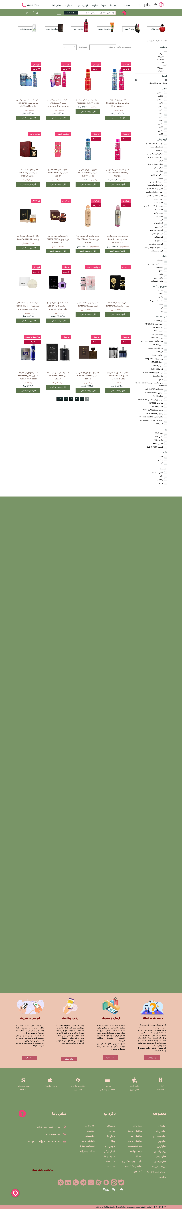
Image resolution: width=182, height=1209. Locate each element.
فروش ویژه (110, 1146)
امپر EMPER (158, 320)
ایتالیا (161, 304)
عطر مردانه (160, 59)
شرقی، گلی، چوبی (157, 174)
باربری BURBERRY (156, 338)
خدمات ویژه (89, 1126)
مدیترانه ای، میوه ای (156, 181)
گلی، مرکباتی (158, 237)
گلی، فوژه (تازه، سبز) (156, 230)
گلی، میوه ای (159, 240)
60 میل (160, 113)
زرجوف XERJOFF (157, 362)
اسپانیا (160, 290)
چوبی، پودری (158, 212)
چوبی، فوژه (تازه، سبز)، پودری (153, 206)
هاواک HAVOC (158, 440)
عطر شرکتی (160, 1156)
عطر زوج (161, 62)
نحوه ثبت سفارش (99, 5)
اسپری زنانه (160, 67)
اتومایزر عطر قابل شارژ (159, 1172)
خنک (161, 456)
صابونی (160, 178)
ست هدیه (110, 1162)
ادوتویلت (160, 260)
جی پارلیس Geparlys (155, 348)
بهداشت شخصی (135, 1146)
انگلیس (160, 297)
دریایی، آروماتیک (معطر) (155, 154)
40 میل (160, 103)
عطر (165, 51)
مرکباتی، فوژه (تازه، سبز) (155, 185)
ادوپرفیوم (159, 267)
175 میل (160, 96)
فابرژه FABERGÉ (157, 369)
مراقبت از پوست (135, 1131)
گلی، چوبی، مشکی (157, 251)
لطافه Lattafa (158, 376)
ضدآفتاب (138, 1156)
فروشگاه (111, 1126)
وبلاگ (112, 1141)
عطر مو (162, 1177)
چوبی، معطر (159, 209)
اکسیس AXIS (158, 331)
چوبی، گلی (159, 216)
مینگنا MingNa (158, 396)
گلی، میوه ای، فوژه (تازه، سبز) (153, 247)
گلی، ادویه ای (158, 223)
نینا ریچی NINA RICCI (155, 403)
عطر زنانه (161, 56)
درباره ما (68, 5)
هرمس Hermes (157, 406)
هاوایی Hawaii (158, 443)
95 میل (160, 134)
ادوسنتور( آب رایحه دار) (155, 263)
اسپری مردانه (160, 70)
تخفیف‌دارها (109, 1167)
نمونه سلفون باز (159, 1167)
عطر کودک (160, 53)
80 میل (160, 123)
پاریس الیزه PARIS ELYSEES (153, 410)
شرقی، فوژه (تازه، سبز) (155, 164)
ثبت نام (29, 12)
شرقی (161, 160)
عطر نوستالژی (159, 1136)
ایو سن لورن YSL (157, 334)
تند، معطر (159, 150)
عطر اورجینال (160, 1162)
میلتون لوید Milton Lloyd (154, 392)
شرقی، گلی (159, 171)
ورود (36, 12)
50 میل (160, 106)
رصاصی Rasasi (157, 355)
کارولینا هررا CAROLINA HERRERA (151, 420)
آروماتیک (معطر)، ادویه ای (154, 143)
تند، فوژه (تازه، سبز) (156, 147)
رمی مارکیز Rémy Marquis (154, 358)
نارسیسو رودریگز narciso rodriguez (150, 399)
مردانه (161, 483)
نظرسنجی (90, 1136)
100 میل (160, 92)
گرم (162, 463)
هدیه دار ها (109, 1156)
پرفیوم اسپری (158, 277)
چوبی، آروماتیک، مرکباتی (154, 192)
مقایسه (124, 58)
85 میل (160, 127)
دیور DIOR (159, 351)
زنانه (161, 476)
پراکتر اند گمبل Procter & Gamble (151, 417)
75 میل (160, 120)
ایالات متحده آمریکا (156, 300)
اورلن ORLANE (158, 327)
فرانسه (160, 307)
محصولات (126, 5)
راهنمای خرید (88, 1141)
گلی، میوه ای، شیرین (156, 244)
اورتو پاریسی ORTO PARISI (153, 324)
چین (161, 311)
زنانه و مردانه (159, 479)
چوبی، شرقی (158, 202)
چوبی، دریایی (158, 199)
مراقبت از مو (136, 1136)
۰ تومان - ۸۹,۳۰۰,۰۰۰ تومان (158, 83)
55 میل (160, 110)
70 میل (160, 116)
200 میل (160, 99)
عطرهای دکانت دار (135, 1166)
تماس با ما (56, 5)
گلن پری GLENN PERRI (155, 447)
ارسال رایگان (109, 1151)
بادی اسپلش (136, 1151)
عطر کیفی (161, 1146)
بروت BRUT (159, 433)
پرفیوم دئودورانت (157, 281)
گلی (161, 219)
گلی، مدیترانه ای (157, 233)
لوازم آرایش (137, 1126)
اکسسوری (137, 1171)
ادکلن (161, 270)
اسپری (165, 65)
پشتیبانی (90, 1131)
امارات (161, 294)
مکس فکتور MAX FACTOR (154, 389)
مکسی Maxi (159, 436)
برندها (113, 5)
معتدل (160, 460)
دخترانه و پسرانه (157, 472)
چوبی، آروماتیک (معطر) (155, 188)
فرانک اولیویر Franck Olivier (153, 372)
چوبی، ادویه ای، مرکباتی (155, 195)
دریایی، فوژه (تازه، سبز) (155, 157)
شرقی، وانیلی (158, 167)
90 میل (160, 130)
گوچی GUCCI (158, 424)
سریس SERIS (158, 365)
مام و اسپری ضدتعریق (135, 1161)
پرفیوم (161, 274)
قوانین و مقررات (82, 5)
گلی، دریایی (159, 226)
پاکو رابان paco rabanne (154, 413)
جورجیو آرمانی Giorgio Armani (152, 341)
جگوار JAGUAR (157, 344)
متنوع (161, 379)
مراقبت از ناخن (135, 1141)
